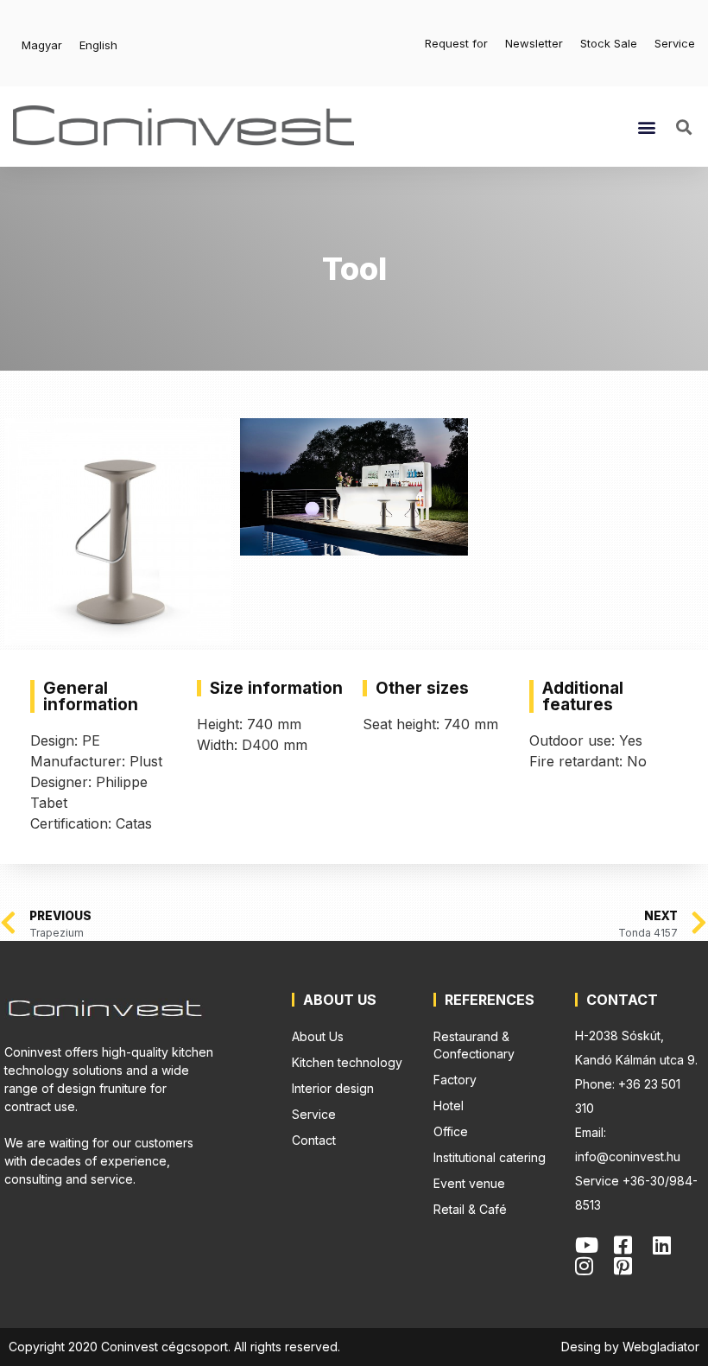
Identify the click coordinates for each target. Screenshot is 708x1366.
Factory (455, 1079)
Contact (314, 1140)
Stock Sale (608, 43)
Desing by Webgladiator (630, 1346)
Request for (456, 43)
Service (674, 43)
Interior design (333, 1088)
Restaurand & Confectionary (474, 1045)
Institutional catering (489, 1157)
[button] (647, 126)
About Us (318, 1036)
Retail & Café (470, 1209)
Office (450, 1131)
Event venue (469, 1183)
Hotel (448, 1105)
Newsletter (534, 43)
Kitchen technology (347, 1062)
